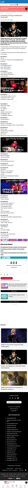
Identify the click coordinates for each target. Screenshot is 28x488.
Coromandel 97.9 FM (12, 423)
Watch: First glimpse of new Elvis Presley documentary (14, 359)
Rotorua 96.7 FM (11, 442)
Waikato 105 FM (11, 452)
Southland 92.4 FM (12, 444)
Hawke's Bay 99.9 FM (12, 429)
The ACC (15, 474)
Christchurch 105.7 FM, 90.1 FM (14, 420)
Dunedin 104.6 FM (11, 425)
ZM (7, 474)
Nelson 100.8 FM (11, 438)
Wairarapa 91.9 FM (11, 454)
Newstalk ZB (3, 474)
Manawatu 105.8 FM (12, 434)
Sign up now (14, 287)
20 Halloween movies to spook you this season (14, 247)
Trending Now (9, 13)
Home (2, 13)
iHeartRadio (14, 410)
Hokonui (17, 476)
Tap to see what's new (14, 298)
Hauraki (19, 474)
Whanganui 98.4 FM (12, 460)
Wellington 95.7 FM (12, 458)
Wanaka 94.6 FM (11, 456)
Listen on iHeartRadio (14, 482)
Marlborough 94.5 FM (12, 436)
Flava (23, 474)
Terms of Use (18, 468)
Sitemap (21, 470)
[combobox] (10, 275)
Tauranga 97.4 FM (11, 448)
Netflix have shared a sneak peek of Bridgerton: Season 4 (14, 381)
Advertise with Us (14, 408)
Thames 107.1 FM (11, 450)
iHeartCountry (5, 476)
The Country (22, 476)
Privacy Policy (10, 468)
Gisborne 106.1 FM (11, 427)
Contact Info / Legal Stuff (14, 406)
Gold (26, 474)
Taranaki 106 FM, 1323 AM (13, 446)
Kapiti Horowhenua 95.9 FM (14, 432)
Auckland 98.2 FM (11, 418)
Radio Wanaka (12, 476)
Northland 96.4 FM (12, 440)
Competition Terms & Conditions (10, 470)
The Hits (10, 474)
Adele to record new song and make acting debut (14, 338)
